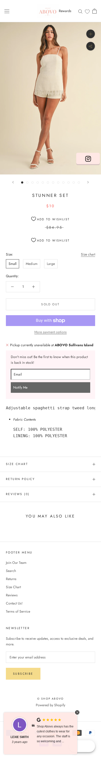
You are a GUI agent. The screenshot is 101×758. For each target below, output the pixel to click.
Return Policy (20, 479)
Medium (32, 263)
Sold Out (50, 304)
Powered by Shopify (50, 705)
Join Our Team (16, 562)
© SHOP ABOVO (50, 699)
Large (51, 263)
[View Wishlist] (87, 11)
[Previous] (13, 182)
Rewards (65, 10)
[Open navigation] (6, 11)
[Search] (80, 11)
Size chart (88, 254)
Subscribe (23, 674)
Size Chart (17, 464)
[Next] (88, 182)
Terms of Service (18, 611)
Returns (11, 578)
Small (12, 263)
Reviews (12, 595)
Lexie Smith (20, 737)
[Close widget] (77, 712)
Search (11, 570)
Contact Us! (14, 603)
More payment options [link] (50, 331)
